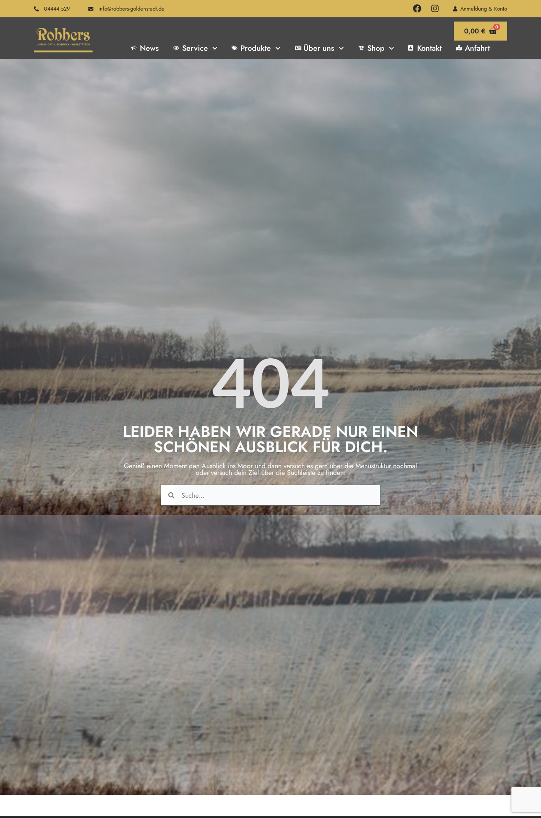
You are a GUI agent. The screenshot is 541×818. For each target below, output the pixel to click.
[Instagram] (435, 8)
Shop (376, 48)
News (149, 48)
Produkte (255, 48)
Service (195, 48)
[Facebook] (417, 8)
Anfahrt (477, 48)
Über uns (318, 48)
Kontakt (429, 48)
